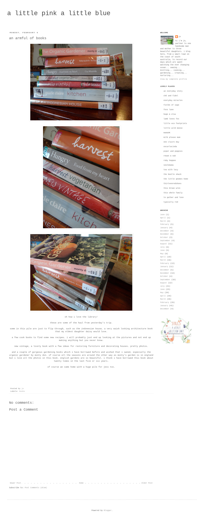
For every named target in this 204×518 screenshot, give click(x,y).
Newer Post (15, 483)
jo (179, 37)
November (164, 234)
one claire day (171, 142)
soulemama (169, 165)
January (164, 228)
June (162, 215)
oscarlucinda (170, 147)
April (163, 218)
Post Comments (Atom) (36, 488)
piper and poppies (173, 151)
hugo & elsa (170, 114)
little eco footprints (175, 123)
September (165, 241)
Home (81, 483)
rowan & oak (170, 156)
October (164, 237)
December (164, 231)
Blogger (108, 510)
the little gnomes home (176, 179)
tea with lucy (171, 170)
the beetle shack (172, 174)
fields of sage (171, 105)
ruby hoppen (170, 160)
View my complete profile (173, 79)
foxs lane (169, 110)
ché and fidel (171, 96)
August (163, 244)
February (164, 224)
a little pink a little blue (58, 13)
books (22, 391)
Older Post (147, 483)
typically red (171, 202)
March (163, 221)
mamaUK (167, 133)
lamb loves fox (171, 119)
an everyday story (173, 91)
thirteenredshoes (172, 183)
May (162, 254)
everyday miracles (173, 100)
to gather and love (174, 197)
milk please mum (172, 137)
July (162, 247)
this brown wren (172, 188)
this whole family (173, 193)
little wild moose (173, 128)
